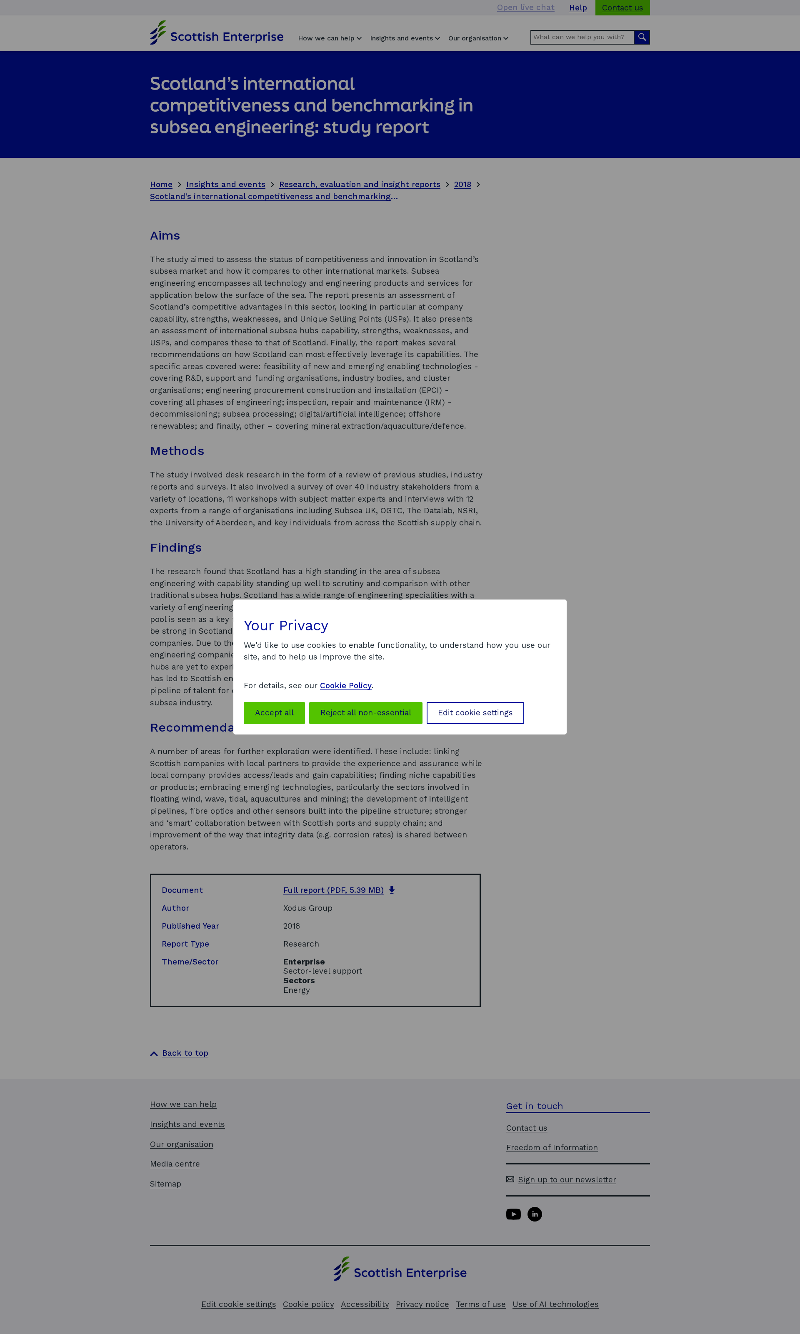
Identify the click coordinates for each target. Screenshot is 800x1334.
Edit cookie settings (475, 712)
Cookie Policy (346, 685)
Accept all (274, 712)
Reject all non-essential (365, 712)
